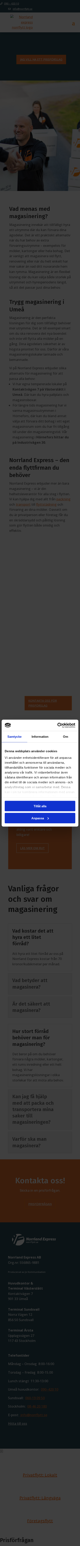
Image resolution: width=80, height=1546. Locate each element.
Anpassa (37, 818)
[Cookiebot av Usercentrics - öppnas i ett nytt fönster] (57, 725)
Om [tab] (65, 736)
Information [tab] (40, 736)
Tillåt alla (40, 806)
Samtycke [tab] (14, 736)
